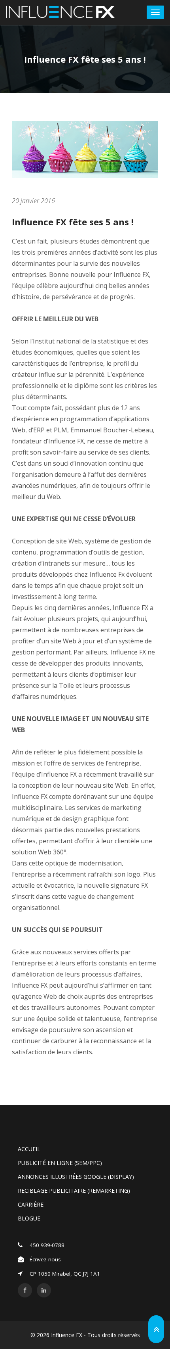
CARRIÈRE (30, 1204)
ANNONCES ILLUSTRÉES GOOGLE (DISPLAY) (76, 1176)
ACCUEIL (29, 1149)
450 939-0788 (47, 1245)
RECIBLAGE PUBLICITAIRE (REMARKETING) (74, 1190)
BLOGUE (29, 1218)
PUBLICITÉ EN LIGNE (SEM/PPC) (60, 1163)
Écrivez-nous (45, 1259)
